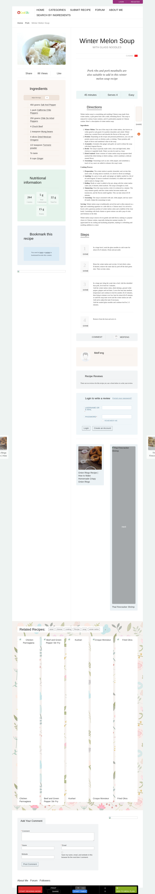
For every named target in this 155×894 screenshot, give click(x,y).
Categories (57, 9)
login (41, 252)
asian (51, 629)
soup (84, 629)
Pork (27, 23)
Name (24, 845)
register (47, 252)
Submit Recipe (80, 9)
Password (90, 417)
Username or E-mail (92, 409)
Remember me (111, 421)
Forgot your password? (122, 398)
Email (63, 845)
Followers (45, 880)
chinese (59, 629)
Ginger (40, 158)
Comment (97, 337)
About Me (116, 9)
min (83, 888)
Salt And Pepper (48, 105)
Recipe (77, 629)
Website (25, 854)
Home (40, 9)
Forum (100, 9)
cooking (68, 629)
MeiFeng (124, 337)
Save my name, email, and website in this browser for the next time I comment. (76, 856)
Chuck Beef (37, 126)
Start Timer (79, 891)
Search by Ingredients (53, 15)
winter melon (94, 629)
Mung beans (47, 131)
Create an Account (102, 428)
